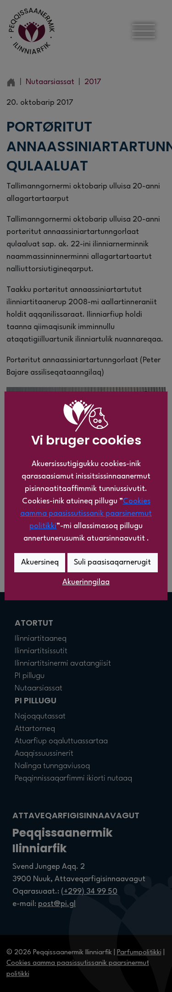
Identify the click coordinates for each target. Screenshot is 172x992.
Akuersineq (40, 562)
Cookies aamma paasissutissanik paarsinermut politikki (86, 513)
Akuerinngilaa (86, 582)
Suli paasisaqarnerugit (112, 562)
